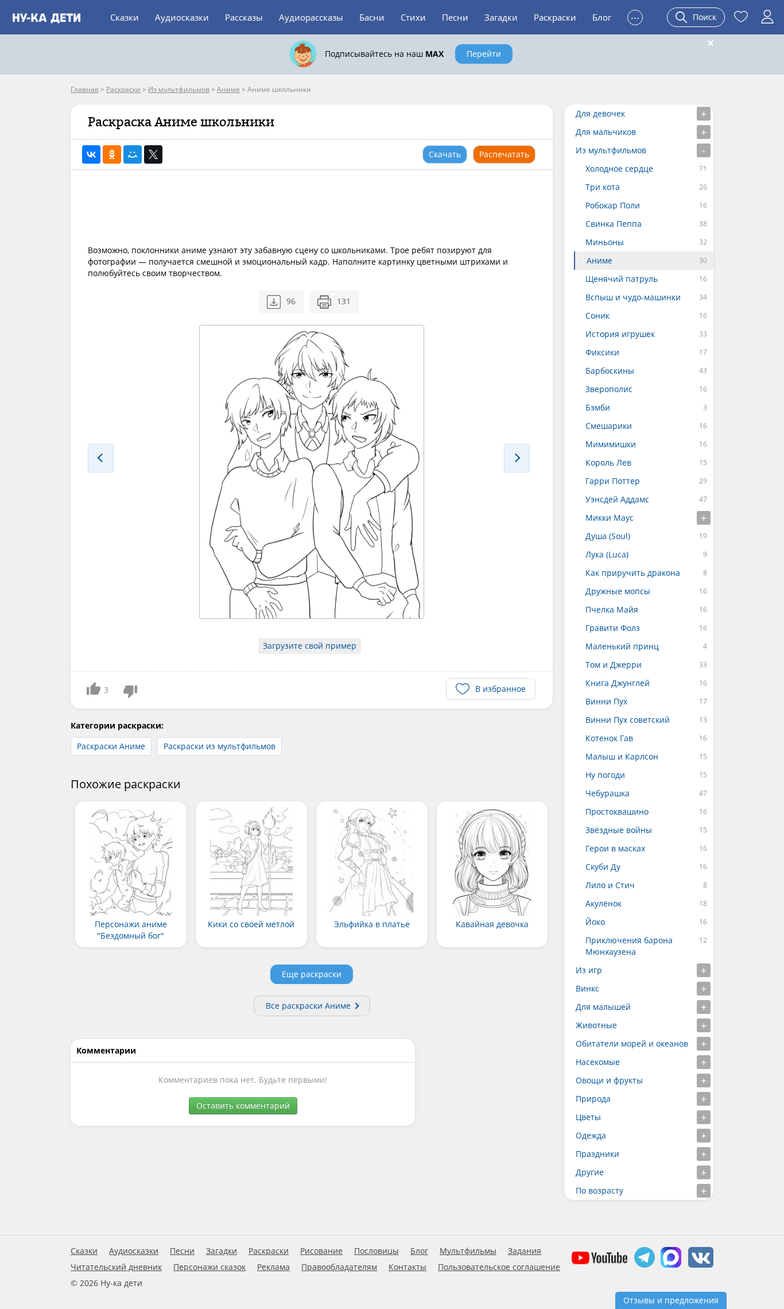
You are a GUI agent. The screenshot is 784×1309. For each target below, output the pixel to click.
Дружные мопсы (617, 591)
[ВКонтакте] (91, 154)
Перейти (484, 53)
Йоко (595, 921)
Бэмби (597, 407)
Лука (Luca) (606, 554)
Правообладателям (339, 1267)
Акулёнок (603, 903)
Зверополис (608, 389)
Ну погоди (605, 774)
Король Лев (608, 462)
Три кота (602, 186)
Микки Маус (609, 517)
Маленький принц (622, 646)
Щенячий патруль (621, 278)
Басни (372, 17)
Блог (601, 17)
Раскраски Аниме (111, 746)
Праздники (597, 1153)
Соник (597, 315)
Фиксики (602, 352)
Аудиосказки (182, 17)
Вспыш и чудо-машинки (633, 297)
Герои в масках (615, 848)
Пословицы (376, 1251)
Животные (596, 1025)
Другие (590, 1172)
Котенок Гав (609, 738)
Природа (593, 1098)
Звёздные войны (618, 829)
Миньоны (604, 242)
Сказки (124, 17)
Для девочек (600, 113)
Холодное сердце (619, 168)
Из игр (589, 970)
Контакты (407, 1267)
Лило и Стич (610, 885)
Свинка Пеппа (613, 223)
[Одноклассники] (112, 154)
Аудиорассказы (311, 17)
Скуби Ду (602, 866)
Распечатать (504, 154)
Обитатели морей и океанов (632, 1043)
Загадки (501, 17)
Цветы (588, 1117)
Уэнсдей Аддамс (617, 499)
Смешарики (608, 425)
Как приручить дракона (632, 572)
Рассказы (244, 17)
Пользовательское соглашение (499, 1267)
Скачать (445, 154)
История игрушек (620, 333)
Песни (455, 17)
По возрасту (599, 1190)
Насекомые (598, 1061)
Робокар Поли (612, 205)
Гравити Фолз (612, 627)
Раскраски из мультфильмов (219, 746)
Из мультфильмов (611, 150)
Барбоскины (609, 370)
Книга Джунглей (617, 682)
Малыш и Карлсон (621, 756)
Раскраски (555, 17)
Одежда (591, 1135)
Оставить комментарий (243, 1105)
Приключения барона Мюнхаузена (629, 946)
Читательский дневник (116, 1267)
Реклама (273, 1267)
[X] (153, 154)
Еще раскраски (311, 974)
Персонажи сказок (209, 1267)
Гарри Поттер (612, 480)
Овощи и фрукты (609, 1080)
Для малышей (603, 1006)
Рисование (321, 1251)
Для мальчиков (606, 131)
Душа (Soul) (607, 535)
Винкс (587, 988)
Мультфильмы (468, 1251)
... (635, 16)
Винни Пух (606, 701)
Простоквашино (617, 811)
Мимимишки (610, 444)
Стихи (413, 17)
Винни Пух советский (627, 719)
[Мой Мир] (132, 154)
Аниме (599, 260)
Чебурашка (607, 793)
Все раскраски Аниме (308, 1005)
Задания (524, 1251)
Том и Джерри (613, 664)
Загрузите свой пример (309, 645)
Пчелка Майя (611, 609)
